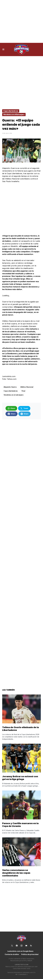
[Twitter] (12, 945)
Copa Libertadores (10, 111)
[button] (3, 49)
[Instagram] (21, 945)
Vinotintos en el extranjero (13, 395)
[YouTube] (26, 945)
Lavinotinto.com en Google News (20, 951)
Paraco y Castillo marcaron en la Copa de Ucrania (20, 824)
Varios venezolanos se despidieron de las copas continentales (16, 873)
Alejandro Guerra (10, 387)
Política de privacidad (29, 954)
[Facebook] (17, 945)
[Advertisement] (21, 21)
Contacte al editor (12, 954)
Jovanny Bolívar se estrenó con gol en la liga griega (20, 777)
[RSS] (31, 945)
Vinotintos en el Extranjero (13, 114)
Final (23, 391)
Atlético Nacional (26, 387)
